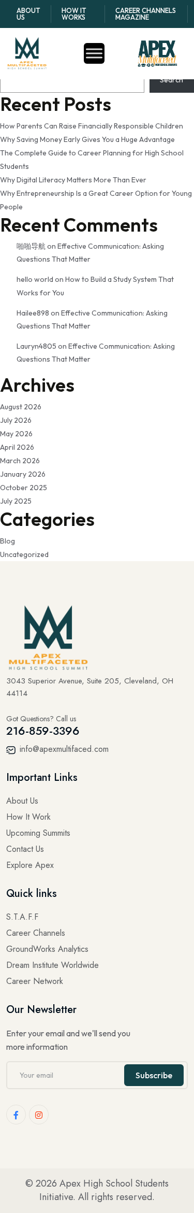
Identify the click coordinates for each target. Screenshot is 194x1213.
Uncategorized (24, 554)
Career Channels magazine (145, 13)
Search (171, 79)
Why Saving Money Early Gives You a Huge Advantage (87, 139)
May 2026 (16, 433)
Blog (7, 541)
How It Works (74, 13)
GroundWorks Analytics (47, 949)
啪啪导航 (31, 246)
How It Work (28, 817)
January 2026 (23, 474)
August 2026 (20, 406)
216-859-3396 (43, 730)
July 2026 (16, 420)
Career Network (34, 981)
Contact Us (25, 849)
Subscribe (154, 1075)
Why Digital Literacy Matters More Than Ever (73, 179)
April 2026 (17, 447)
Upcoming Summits (38, 833)
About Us (28, 13)
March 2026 (20, 460)
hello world (35, 279)
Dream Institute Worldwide (52, 965)
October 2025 (23, 487)
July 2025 (16, 501)
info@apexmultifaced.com (63, 749)
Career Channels (35, 933)
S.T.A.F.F (22, 917)
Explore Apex (30, 865)
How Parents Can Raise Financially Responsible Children (91, 126)
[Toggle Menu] (94, 54)
